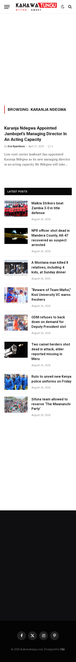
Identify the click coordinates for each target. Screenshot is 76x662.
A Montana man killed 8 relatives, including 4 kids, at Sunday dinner (49, 267)
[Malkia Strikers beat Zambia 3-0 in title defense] (16, 209)
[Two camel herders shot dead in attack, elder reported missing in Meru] (16, 350)
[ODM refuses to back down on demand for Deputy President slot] (16, 323)
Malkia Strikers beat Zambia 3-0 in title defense (47, 208)
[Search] (69, 7)
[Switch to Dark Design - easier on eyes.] (62, 7)
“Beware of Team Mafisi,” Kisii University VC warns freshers (51, 295)
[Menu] (7, 7)
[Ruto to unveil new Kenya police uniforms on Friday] (16, 382)
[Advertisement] (38, 59)
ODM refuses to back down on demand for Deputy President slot (48, 322)
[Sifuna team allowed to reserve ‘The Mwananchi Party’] (16, 405)
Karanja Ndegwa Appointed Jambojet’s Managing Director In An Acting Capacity (35, 134)
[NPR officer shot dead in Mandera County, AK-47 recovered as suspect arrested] (16, 236)
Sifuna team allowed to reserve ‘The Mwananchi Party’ (51, 404)
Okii (62, 649)
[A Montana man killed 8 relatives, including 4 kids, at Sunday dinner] (16, 268)
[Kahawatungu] (36, 7)
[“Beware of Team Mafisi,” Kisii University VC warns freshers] (16, 295)
